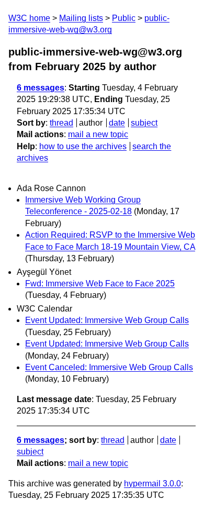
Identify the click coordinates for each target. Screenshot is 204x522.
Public (123, 18)
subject (144, 122)
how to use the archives (83, 146)
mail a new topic (98, 134)
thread (61, 122)
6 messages (40, 87)
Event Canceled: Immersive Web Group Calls (109, 367)
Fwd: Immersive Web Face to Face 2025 (100, 283)
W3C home (29, 18)
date (117, 122)
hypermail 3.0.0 (152, 483)
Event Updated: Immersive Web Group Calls (107, 320)
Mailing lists (81, 18)
